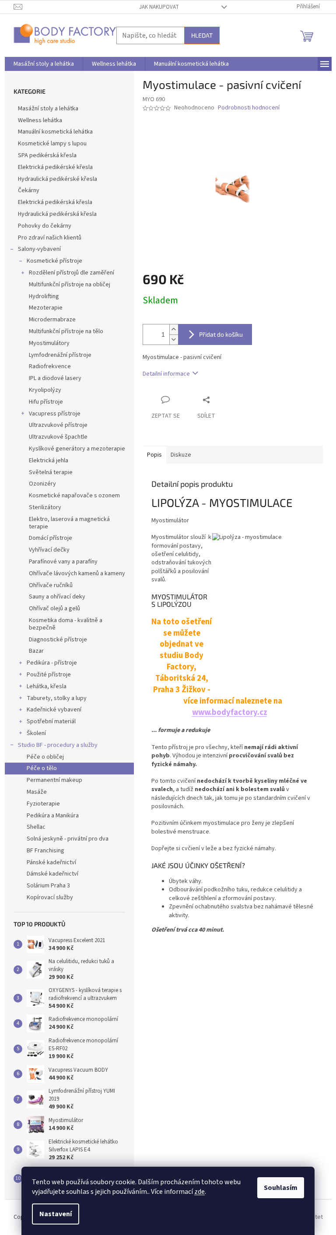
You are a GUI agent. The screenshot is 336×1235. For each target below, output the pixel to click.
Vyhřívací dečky (49, 549)
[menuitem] (44, 64)
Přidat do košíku (221, 334)
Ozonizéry (42, 483)
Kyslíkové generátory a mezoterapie (77, 448)
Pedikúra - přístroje (52, 662)
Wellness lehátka (40, 120)
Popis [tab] (154, 454)
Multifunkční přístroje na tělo (66, 331)
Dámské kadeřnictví (52, 873)
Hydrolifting (44, 296)
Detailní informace (166, 373)
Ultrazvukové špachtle (58, 437)
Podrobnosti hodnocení (249, 108)
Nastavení (55, 1214)
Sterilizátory (45, 507)
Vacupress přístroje (54, 413)
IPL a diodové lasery (55, 378)
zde (199, 1191)
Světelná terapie (51, 472)
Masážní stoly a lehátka (48, 108)
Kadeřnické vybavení (54, 709)
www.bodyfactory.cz (229, 712)
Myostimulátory (49, 343)
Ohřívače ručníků (51, 585)
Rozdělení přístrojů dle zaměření (71, 272)
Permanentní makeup (54, 780)
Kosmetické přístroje (54, 261)
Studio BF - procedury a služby (58, 745)
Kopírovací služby (50, 897)
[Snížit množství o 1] (173, 339)
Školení (36, 733)
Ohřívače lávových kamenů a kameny (77, 573)
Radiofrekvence (50, 366)
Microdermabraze (52, 319)
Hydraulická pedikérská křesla (57, 214)
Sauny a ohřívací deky (57, 596)
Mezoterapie (46, 307)
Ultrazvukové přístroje (58, 425)
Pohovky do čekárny (44, 226)
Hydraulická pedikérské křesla (57, 179)
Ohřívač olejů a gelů (54, 608)
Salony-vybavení (39, 249)
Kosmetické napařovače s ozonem (74, 495)
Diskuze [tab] (181, 454)
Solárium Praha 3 (48, 885)
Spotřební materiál (51, 721)
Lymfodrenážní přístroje (60, 355)
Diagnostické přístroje (58, 639)
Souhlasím (281, 1188)
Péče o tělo (42, 768)
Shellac (36, 827)
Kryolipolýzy (45, 390)
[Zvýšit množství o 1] (173, 329)
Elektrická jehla (48, 460)
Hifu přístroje (46, 402)
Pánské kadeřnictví (51, 862)
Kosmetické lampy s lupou (52, 143)
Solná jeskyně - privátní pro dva (67, 838)
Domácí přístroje (50, 538)
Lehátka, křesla (46, 686)
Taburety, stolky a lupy (57, 698)
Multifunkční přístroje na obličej (69, 284)
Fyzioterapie (43, 803)
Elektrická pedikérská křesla (55, 202)
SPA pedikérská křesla (47, 155)
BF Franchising (45, 850)
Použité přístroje (49, 674)
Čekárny (28, 190)
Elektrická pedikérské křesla (55, 167)
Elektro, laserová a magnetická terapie (69, 523)
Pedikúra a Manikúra (53, 815)
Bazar (36, 651)
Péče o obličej (45, 757)
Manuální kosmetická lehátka (55, 131)
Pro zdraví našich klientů (49, 237)
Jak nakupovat (159, 7)
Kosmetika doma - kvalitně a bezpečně (65, 624)
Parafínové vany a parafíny (63, 561)
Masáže (37, 792)
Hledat (202, 35)
